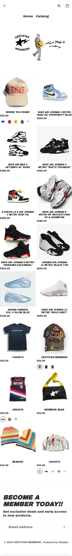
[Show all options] (27, 121)
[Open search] (59, 6)
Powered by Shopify (55, 542)
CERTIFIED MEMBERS (28, 542)
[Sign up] (63, 527)
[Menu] (4, 5)
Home (28, 16)
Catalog (42, 16)
